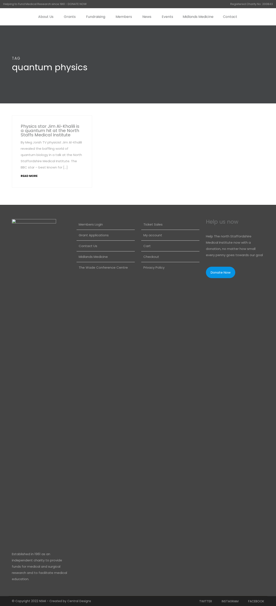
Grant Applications (94, 235)
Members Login (91, 224)
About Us (45, 16)
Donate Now (221, 272)
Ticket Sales (153, 224)
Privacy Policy (154, 267)
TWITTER (205, 601)
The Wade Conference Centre (103, 267)
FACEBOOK (256, 601)
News (146, 16)
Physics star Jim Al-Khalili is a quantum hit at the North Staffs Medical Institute (50, 130)
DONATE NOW (77, 4)
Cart (147, 246)
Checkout (151, 256)
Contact (230, 16)
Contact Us (88, 246)
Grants (70, 16)
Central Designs (79, 601)
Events (167, 16)
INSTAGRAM (230, 601)
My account (152, 235)
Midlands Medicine (198, 16)
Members (124, 16)
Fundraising (95, 16)
